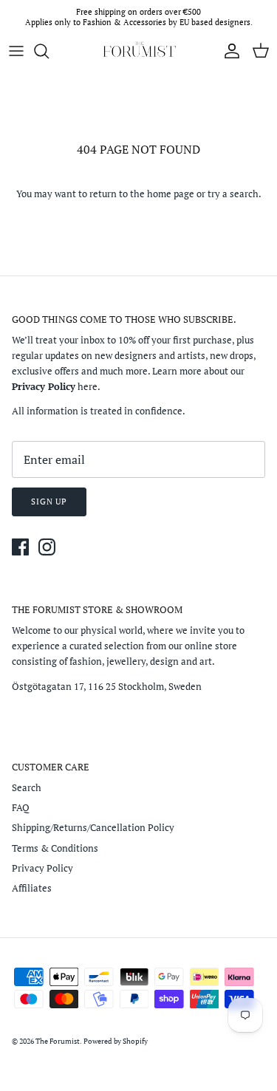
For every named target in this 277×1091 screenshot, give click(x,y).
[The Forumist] (139, 51)
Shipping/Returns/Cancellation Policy (93, 827)
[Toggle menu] (16, 51)
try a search (233, 193)
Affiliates (32, 888)
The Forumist (57, 1041)
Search (26, 787)
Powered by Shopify (115, 1041)
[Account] (228, 51)
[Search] (49, 51)
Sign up (49, 501)
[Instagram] (46, 546)
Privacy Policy (42, 868)
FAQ (21, 807)
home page (170, 193)
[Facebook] (20, 546)
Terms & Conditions (55, 848)
